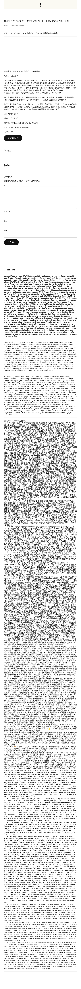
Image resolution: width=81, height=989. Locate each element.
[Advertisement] (40, 53)
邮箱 (5, 221)
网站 (5, 231)
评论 (6, 185)
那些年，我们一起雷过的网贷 (15, 25)
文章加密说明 (13, 138)
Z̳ (40, 4)
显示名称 (7, 211)
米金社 (7, 151)
